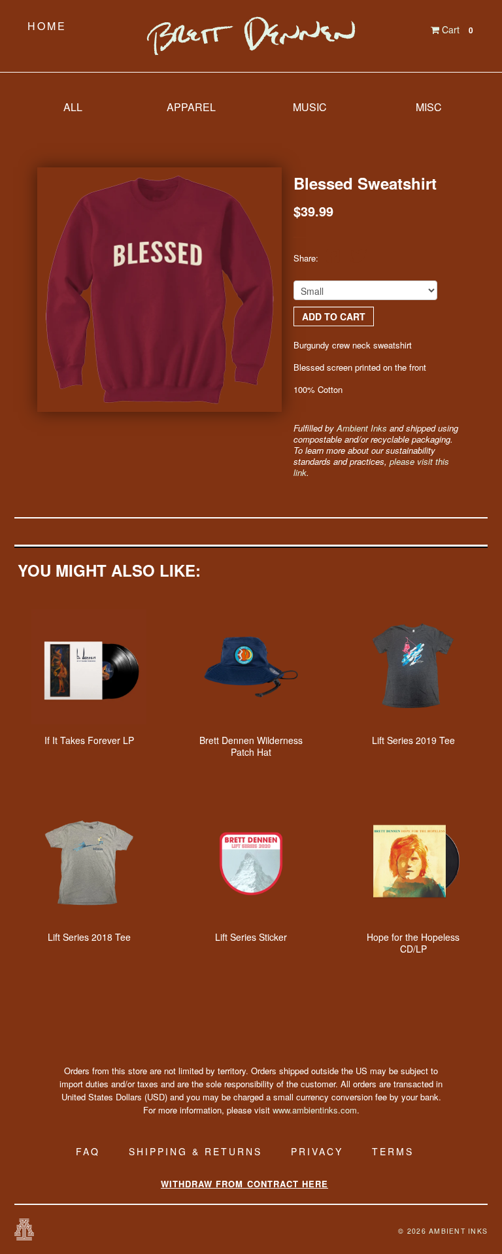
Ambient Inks (362, 428)
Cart (456, 29)
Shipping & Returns (195, 1151)
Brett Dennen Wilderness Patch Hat (251, 746)
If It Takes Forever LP (89, 740)
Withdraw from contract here (244, 1184)
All (72, 106)
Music (310, 106)
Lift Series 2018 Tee (89, 936)
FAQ (88, 1151)
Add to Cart (333, 316)
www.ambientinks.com (315, 1110)
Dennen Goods (251, 36)
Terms (393, 1151)
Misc (429, 106)
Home (47, 25)
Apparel (191, 106)
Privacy (317, 1151)
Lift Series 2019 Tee (413, 740)
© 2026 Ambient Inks (443, 1231)
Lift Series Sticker (251, 936)
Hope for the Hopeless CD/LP (413, 942)
